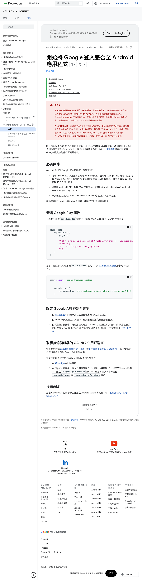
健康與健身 (62, 498)
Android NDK (114, 512)
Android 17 (96, 490)
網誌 (43, 517)
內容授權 (74, 420)
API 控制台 (60, 314)
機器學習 (61, 494)
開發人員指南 (114, 499)
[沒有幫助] (131, 47)
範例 (17, 18)
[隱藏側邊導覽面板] (33, 575)
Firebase (44, 548)
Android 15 (96, 498)
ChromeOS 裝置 (80, 502)
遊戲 (59, 490)
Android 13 (96, 507)
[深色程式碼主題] (128, 226)
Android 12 (96, 512)
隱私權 (60, 507)
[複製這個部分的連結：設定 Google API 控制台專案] (92, 309)
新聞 (43, 512)
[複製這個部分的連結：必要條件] (62, 164)
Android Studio (123, 3)
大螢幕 (77, 492)
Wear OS (78, 497)
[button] (18, 57)
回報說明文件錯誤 (131, 495)
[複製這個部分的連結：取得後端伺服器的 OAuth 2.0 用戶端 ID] (107, 343)
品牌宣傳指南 (62, 567)
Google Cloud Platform (51, 552)
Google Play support (130, 502)
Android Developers (54, 47)
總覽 (5, 18)
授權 (51, 567)
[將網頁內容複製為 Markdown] (80, 64)
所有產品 (44, 557)
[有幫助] (127, 47)
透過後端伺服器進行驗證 (72, 349)
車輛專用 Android (78, 509)
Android (44, 492)
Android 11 (96, 516)
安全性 (43, 503)
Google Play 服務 (107, 265)
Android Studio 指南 (114, 493)
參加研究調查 (131, 507)
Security (8, 11)
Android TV (79, 514)
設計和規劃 (70, 47)
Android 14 (96, 503)
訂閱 (111, 573)
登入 (137, 3)
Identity (24, 11)
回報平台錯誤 (131, 490)
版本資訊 (50, 71)
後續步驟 (110, 149)
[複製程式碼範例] (131, 226)
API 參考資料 (113, 503)
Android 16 (96, 494)
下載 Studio (113, 508)
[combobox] (69, 3)
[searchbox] (18, 26)
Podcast (44, 521)
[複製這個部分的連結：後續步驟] (62, 387)
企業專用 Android (44, 498)
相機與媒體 (62, 503)
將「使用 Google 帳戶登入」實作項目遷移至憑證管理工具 (95, 114)
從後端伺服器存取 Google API (103, 349)
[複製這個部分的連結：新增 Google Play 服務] (83, 213)
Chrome (44, 543)
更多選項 (33, 3)
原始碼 (43, 508)
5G (59, 512)
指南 (29, 18)
